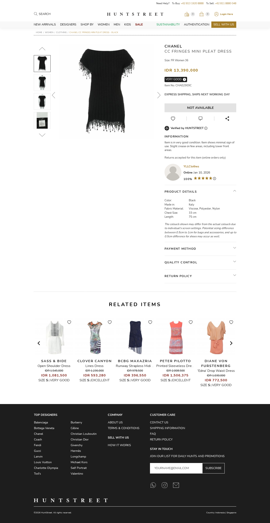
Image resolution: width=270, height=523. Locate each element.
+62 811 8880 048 (225, 3)
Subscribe (213, 468)
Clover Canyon (94, 361)
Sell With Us (223, 25)
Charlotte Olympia (46, 468)
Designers (68, 25)
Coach (38, 440)
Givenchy (76, 445)
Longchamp (78, 457)
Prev (53, 95)
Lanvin (38, 457)
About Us (115, 422)
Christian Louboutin (84, 434)
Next (159, 95)
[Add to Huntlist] (173, 118)
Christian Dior (80, 440)
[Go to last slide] (39, 343)
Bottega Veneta (44, 428)
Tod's (37, 474)
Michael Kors (79, 462)
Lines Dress (94, 366)
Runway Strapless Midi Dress (138, 366)
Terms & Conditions (123, 428)
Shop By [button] (87, 25)
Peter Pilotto (175, 361)
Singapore (231, 512)
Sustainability (168, 25)
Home (39, 32)
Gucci (37, 451)
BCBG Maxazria (135, 361)
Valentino (77, 474)
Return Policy (161, 440)
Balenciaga (41, 422)
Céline (75, 428)
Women (103, 25)
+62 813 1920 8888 (192, 3)
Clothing (61, 32)
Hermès (76, 451)
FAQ (153, 434)
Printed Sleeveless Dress (175, 366)
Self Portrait (79, 468)
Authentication (196, 25)
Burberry (76, 422)
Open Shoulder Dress (54, 366)
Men (117, 25)
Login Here (226, 14)
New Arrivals (45, 25)
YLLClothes (191, 166)
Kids (127, 25)
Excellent (100, 380)
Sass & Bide (54, 361)
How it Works (119, 445)
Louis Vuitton (43, 462)
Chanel (173, 46)
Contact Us (159, 422)
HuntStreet (135, 14)
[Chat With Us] (200, 118)
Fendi (37, 445)
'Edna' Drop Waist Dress (216, 370)
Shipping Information (167, 428)
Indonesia (220, 512)
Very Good (60, 380)
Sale (139, 25)
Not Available (200, 107)
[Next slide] (231, 343)
